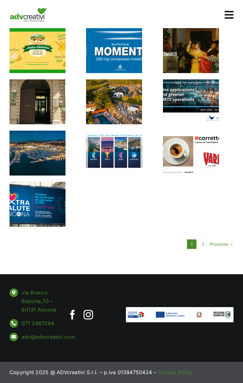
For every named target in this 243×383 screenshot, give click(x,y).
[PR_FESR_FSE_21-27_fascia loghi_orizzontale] (180, 309)
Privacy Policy (175, 372)
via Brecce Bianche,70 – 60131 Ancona (39, 301)
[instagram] (88, 314)
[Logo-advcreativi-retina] (28, 10)
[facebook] (72, 314)
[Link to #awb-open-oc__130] (229, 15)
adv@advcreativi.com (48, 337)
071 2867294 (38, 323)
